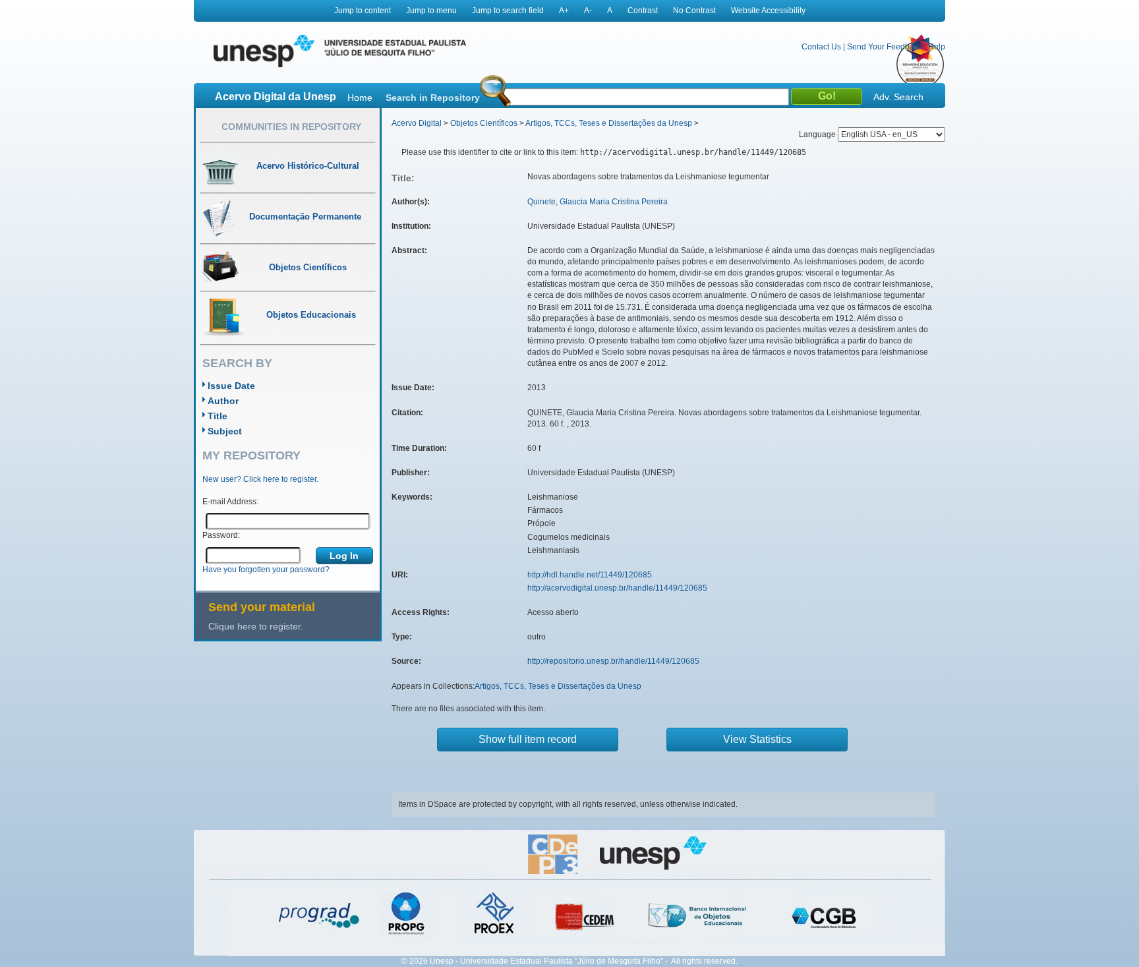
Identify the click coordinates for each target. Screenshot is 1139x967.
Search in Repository (433, 97)
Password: (221, 535)
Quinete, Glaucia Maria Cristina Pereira (597, 201)
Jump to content (362, 10)
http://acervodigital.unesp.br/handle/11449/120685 (617, 588)
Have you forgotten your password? (266, 569)
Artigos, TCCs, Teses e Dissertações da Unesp (608, 123)
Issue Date (231, 385)
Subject (225, 431)
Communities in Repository (291, 126)
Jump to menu (431, 10)
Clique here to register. (255, 626)
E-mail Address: (230, 501)
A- (588, 10)
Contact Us (821, 46)
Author (223, 401)
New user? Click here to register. (260, 479)
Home (359, 97)
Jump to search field (508, 10)
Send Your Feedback (884, 46)
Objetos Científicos (483, 123)
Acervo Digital (417, 123)
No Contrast (694, 10)
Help (936, 46)
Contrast (643, 10)
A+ (564, 10)
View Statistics (757, 739)
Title (217, 416)
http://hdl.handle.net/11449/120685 (589, 574)
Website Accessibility (768, 10)
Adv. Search (898, 97)
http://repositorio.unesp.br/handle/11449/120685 (613, 661)
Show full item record (528, 739)
